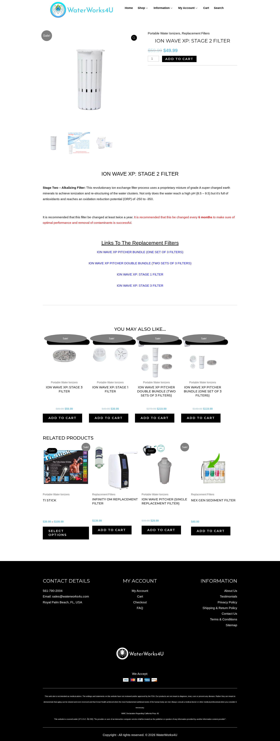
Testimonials (228, 596)
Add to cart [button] (62, 418)
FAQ (140, 608)
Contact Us (229, 613)
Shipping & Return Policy (220, 608)
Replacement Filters (196, 33)
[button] (134, 38)
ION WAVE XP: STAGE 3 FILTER (140, 285)
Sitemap (231, 625)
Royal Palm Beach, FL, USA (62, 602)
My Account (186, 8)
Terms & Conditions (223, 619)
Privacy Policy (227, 602)
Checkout (140, 602)
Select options (57, 533)
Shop (141, 8)
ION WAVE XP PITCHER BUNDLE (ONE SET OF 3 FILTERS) (140, 252)
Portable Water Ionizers (164, 33)
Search (219, 8)
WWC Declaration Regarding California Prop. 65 (140, 713)
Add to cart (179, 59)
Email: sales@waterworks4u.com (66, 596)
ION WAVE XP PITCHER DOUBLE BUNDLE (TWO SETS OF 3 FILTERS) (140, 263)
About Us (230, 590)
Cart (206, 8)
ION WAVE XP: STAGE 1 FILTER (140, 274)
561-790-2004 (53, 590)
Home (129, 8)
